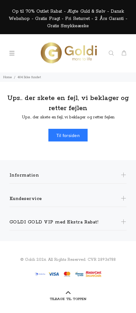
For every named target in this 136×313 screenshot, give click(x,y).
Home (7, 77)
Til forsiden (68, 135)
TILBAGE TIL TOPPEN (68, 299)
